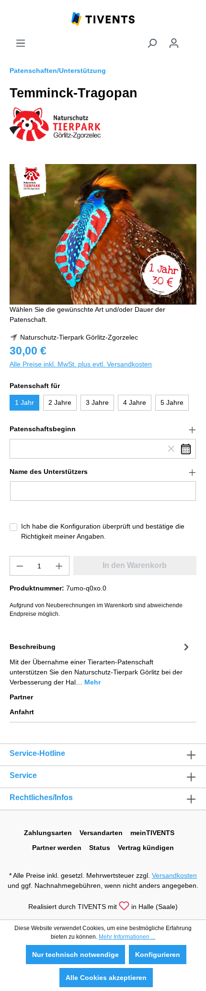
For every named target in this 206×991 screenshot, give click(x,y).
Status (99, 847)
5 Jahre (171, 402)
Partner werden (56, 847)
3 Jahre (97, 402)
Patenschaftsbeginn (43, 429)
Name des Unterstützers (49, 471)
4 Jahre (134, 402)
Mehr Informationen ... (127, 936)
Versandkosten (174, 875)
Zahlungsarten (48, 833)
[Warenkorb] (190, 39)
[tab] (101, 663)
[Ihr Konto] (174, 43)
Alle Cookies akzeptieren (106, 977)
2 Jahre (59, 402)
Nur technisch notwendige (75, 954)
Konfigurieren (157, 954)
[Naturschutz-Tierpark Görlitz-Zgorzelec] (55, 124)
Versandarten (101, 833)
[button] (103, 429)
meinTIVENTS (152, 833)
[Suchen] (152, 43)
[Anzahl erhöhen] (59, 566)
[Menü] (21, 43)
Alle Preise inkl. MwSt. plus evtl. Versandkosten (81, 364)
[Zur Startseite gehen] (103, 18)
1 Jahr (24, 402)
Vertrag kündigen (146, 847)
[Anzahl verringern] (20, 566)
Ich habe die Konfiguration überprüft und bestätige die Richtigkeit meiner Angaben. (102, 531)
